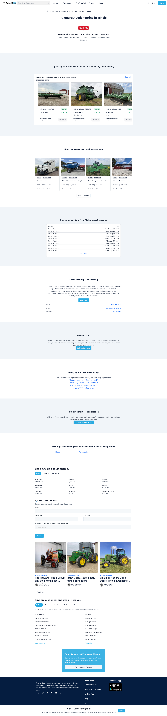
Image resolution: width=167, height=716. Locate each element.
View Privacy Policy (109, 712)
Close (121, 710)
